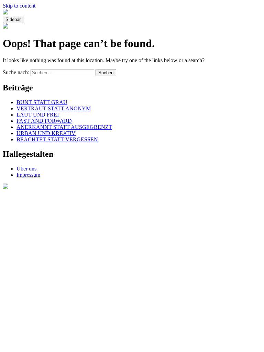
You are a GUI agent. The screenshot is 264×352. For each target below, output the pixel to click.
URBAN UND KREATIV (46, 133)
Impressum (28, 175)
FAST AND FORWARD (44, 121)
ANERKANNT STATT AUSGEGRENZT (64, 127)
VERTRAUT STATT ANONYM (53, 108)
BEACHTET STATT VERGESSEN (57, 139)
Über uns (26, 169)
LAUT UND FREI (37, 115)
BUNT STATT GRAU (41, 102)
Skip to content (19, 6)
